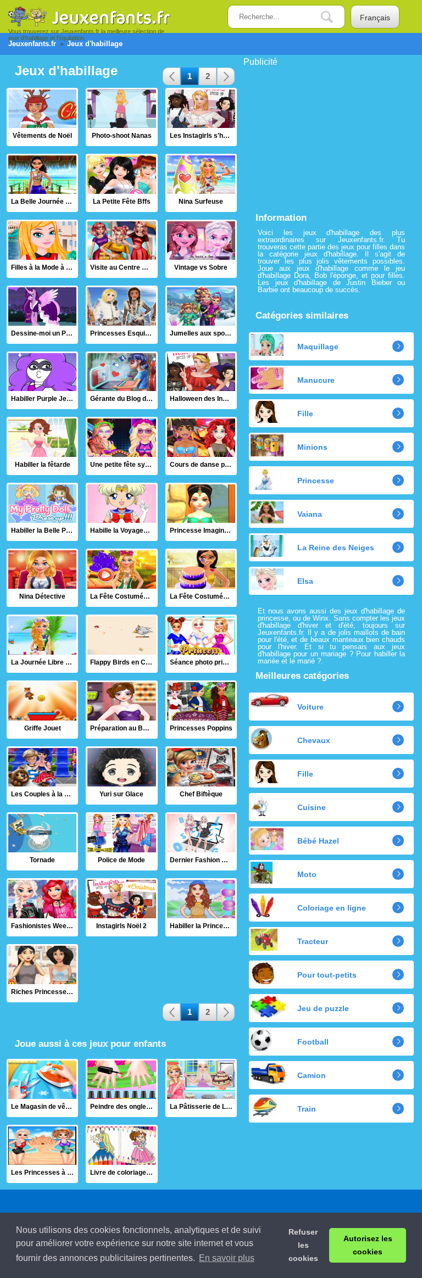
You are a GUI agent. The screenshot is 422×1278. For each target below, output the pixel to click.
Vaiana (309, 514)
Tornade (42, 841)
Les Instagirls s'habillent (201, 117)
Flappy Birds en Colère (121, 644)
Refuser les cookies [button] (303, 1245)
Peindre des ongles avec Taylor (121, 1088)
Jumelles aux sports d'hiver (201, 315)
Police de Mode (121, 841)
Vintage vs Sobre (201, 249)
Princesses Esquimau (121, 315)
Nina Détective (42, 578)
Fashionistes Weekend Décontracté (42, 907)
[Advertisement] (325, 135)
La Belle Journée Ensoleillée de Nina (42, 183)
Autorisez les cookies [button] (367, 1245)
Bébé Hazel (318, 840)
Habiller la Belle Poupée (42, 512)
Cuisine (311, 807)
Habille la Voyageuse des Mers (121, 512)
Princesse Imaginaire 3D (201, 512)
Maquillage (317, 346)
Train (306, 1108)
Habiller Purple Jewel (42, 380)
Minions (312, 447)
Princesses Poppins (201, 709)
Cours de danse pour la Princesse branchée (201, 446)
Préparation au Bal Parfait (121, 709)
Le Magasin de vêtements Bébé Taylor (42, 1088)
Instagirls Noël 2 (121, 907)
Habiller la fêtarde (42, 446)
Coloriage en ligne (331, 907)
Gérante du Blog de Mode (121, 380)
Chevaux (313, 740)
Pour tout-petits (327, 974)
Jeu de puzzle (323, 1008)
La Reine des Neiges (335, 547)
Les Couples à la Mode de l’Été (42, 775)
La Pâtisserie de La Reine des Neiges (201, 1088)
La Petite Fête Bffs (121, 183)
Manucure (316, 380)
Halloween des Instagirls (201, 380)
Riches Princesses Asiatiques (42, 973)
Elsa (305, 581)
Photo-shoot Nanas (121, 117)
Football (313, 1041)
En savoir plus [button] (226, 1258)
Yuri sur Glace (121, 775)
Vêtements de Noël (42, 117)
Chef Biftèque (201, 775)
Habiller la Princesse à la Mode (201, 907)
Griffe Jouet (42, 709)
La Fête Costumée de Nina (121, 578)
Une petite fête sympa (121, 446)
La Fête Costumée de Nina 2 (201, 578)
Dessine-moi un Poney (42, 315)
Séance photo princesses (201, 644)
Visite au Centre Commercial (121, 249)
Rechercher (335, 17)
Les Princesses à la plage (42, 1154)
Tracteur (312, 941)
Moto (306, 874)
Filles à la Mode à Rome (42, 249)
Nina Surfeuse (201, 183)
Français (375, 17)
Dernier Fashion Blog (201, 841)
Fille (305, 413)
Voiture (310, 706)
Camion (311, 1075)
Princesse (315, 480)
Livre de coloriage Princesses (121, 1154)
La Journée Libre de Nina (42, 644)
